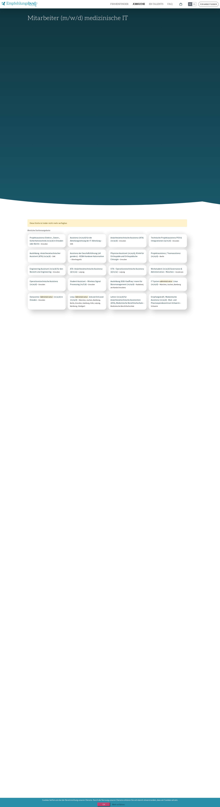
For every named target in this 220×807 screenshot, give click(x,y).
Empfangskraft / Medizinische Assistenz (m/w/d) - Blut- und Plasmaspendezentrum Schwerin (165, 300)
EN (194, 4)
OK (103, 804)
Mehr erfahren (118, 804)
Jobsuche (139, 4)
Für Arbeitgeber (208, 4)
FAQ (170, 4)
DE (190, 4)
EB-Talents (156, 4)
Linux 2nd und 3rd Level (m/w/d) (87, 298)
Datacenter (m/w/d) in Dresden (46, 298)
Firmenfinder (119, 4)
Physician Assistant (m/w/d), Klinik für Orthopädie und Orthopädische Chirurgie (127, 256)
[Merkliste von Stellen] (181, 4)
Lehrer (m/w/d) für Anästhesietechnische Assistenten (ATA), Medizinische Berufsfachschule (127, 300)
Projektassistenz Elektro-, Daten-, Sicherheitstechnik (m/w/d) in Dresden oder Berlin (46, 240)
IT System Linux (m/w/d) (164, 283)
